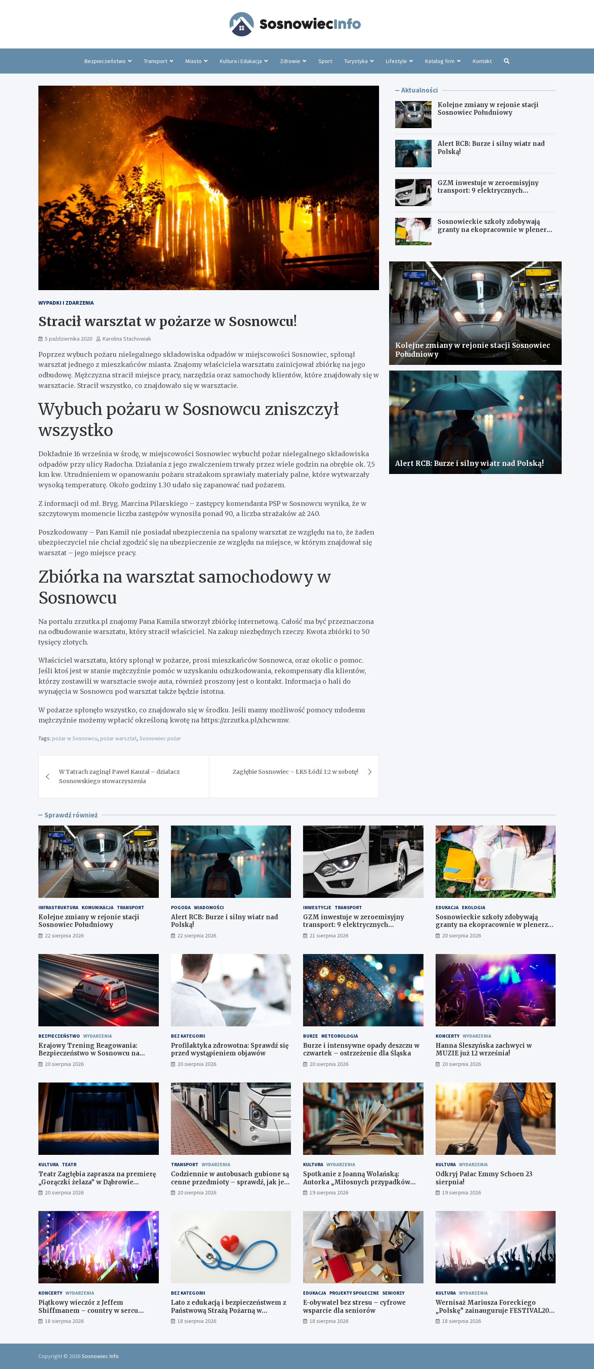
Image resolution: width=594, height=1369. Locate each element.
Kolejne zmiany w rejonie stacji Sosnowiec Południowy (488, 109)
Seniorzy (393, 1293)
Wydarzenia (97, 1036)
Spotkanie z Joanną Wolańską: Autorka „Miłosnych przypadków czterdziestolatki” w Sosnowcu (356, 1182)
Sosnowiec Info (100, 1356)
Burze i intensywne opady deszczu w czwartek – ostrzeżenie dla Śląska (361, 1049)
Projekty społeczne (354, 1293)
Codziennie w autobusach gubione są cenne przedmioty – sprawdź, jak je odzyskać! (230, 1182)
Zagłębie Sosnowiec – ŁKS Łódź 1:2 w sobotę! (295, 771)
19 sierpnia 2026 (329, 1192)
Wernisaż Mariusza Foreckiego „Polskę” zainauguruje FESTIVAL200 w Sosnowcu (494, 1310)
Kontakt (482, 61)
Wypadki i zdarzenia (66, 302)
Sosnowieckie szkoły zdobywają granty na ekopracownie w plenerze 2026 (496, 229)
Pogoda (181, 907)
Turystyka (356, 61)
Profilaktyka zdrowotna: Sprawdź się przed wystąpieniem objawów (230, 1049)
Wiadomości (209, 907)
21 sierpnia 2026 (329, 935)
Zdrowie (290, 61)
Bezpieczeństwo (105, 61)
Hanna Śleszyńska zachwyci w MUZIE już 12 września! (484, 1049)
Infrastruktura (58, 907)
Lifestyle (396, 61)
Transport (155, 61)
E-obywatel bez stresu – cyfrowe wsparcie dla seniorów (354, 1306)
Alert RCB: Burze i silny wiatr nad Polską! (469, 463)
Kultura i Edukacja (241, 61)
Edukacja (447, 907)
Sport (325, 61)
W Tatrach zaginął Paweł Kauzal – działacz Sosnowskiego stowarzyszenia (119, 776)
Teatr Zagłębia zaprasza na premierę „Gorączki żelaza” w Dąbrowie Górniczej (97, 1182)
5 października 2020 (68, 338)
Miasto (193, 61)
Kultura (48, 1164)
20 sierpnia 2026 (461, 935)
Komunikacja (98, 907)
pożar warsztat (118, 738)
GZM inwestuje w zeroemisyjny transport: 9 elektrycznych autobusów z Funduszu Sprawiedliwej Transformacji (488, 195)
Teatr (69, 1164)
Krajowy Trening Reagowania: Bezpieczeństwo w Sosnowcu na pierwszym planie (88, 1053)
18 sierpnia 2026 (64, 1321)
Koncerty (447, 1036)
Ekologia (473, 907)
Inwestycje (317, 907)
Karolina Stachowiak (127, 338)
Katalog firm (440, 61)
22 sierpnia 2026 (64, 935)
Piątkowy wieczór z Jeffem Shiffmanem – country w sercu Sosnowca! (88, 1310)
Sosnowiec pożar (160, 738)
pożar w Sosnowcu (74, 738)
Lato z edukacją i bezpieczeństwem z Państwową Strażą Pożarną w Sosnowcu (228, 1310)
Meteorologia (339, 1036)
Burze (310, 1036)
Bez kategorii (188, 1036)
